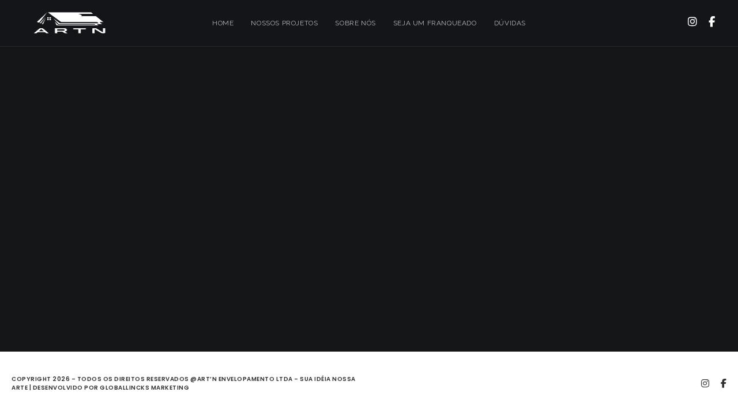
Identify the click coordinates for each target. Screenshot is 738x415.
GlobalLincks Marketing (144, 387)
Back (369, 226)
